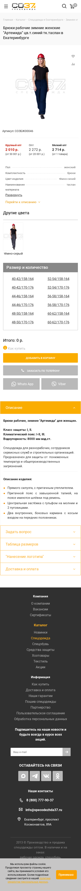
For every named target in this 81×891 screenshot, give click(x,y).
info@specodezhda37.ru (44, 810)
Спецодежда (40, 638)
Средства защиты (40, 650)
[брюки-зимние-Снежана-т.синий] (40, 86)
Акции (40, 667)
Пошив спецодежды (40, 702)
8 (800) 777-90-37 (40, 800)
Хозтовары (40, 656)
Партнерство (40, 707)
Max (23, 776)
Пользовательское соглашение (40, 713)
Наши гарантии (41, 696)
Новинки (40, 632)
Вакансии (40, 609)
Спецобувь (40, 644)
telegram (35, 776)
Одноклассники (58, 776)
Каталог (40, 625)
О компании (40, 603)
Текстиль (40, 661)
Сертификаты (40, 615)
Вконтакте (46, 776)
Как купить (16, 348)
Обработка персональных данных (40, 719)
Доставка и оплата (40, 690)
